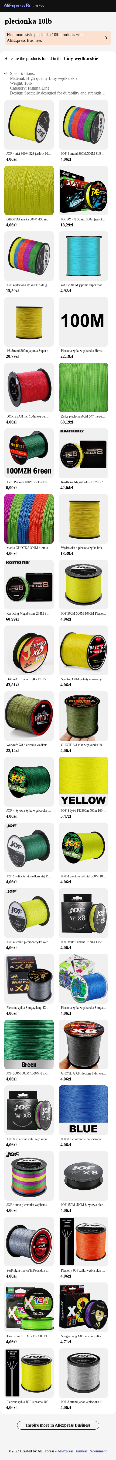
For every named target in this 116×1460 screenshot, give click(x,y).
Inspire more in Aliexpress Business (58, 1425)
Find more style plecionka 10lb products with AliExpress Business (45, 37)
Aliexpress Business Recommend (82, 1451)
